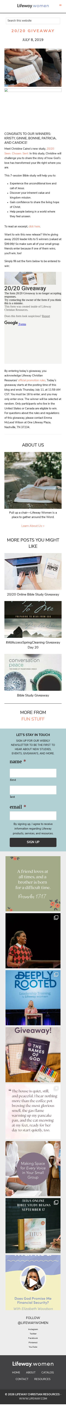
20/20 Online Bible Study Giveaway (33, 594)
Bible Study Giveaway (33, 695)
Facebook (33, 1338)
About (31, 1372)
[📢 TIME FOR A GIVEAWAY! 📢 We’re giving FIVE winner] (33, 1054)
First (13, 780)
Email (18, 807)
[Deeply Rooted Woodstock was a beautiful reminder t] (33, 997)
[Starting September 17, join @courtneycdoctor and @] (33, 1225)
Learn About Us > (33, 526)
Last (12, 796)
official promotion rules (31, 380)
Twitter (33, 1334)
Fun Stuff (33, 719)
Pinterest (33, 1343)
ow (37, 1318)
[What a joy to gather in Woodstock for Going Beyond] (33, 940)
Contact (22, 1379)
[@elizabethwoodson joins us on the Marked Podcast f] (33, 1282)
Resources (42, 1379)
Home (16, 1372)
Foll (30, 1318)
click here (34, 226)
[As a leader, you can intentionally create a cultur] (33, 1168)
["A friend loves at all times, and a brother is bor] (33, 883)
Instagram (33, 1329)
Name (18, 761)
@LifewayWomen (33, 1323)
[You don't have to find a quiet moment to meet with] (33, 1111)
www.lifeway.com (33, 1398)
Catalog (47, 1372)
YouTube (33, 1347)
